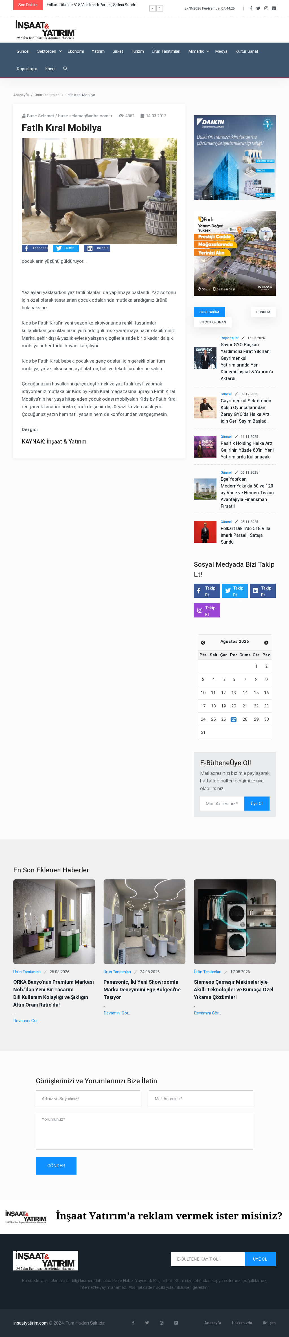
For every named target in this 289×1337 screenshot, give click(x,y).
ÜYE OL (260, 1259)
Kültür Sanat (246, 51)
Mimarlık (196, 51)
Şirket (118, 51)
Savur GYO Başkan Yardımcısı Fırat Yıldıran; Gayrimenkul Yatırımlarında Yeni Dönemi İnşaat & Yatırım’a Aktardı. (247, 361)
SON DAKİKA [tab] (210, 312)
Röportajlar (27, 69)
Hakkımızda (242, 1323)
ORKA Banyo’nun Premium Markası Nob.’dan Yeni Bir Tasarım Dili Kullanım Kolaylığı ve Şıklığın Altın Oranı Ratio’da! (53, 993)
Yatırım (98, 51)
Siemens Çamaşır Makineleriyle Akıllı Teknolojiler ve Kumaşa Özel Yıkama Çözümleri (233, 989)
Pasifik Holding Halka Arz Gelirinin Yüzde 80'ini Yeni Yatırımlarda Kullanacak (247, 450)
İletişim (269, 1323)
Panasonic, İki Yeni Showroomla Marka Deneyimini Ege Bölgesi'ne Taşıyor (142, 989)
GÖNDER (56, 1165)
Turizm (137, 51)
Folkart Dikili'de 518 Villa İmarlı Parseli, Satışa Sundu (245, 535)
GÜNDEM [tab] (263, 312)
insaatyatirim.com (31, 1323)
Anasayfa (21, 95)
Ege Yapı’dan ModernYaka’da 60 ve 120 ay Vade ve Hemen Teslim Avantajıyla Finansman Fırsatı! (247, 493)
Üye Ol (256, 803)
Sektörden (46, 51)
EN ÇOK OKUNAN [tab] (213, 322)
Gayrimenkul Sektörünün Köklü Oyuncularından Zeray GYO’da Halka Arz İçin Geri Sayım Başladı (246, 411)
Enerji (50, 69)
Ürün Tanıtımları (166, 51)
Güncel (23, 51)
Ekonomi (75, 51)
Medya (221, 51)
